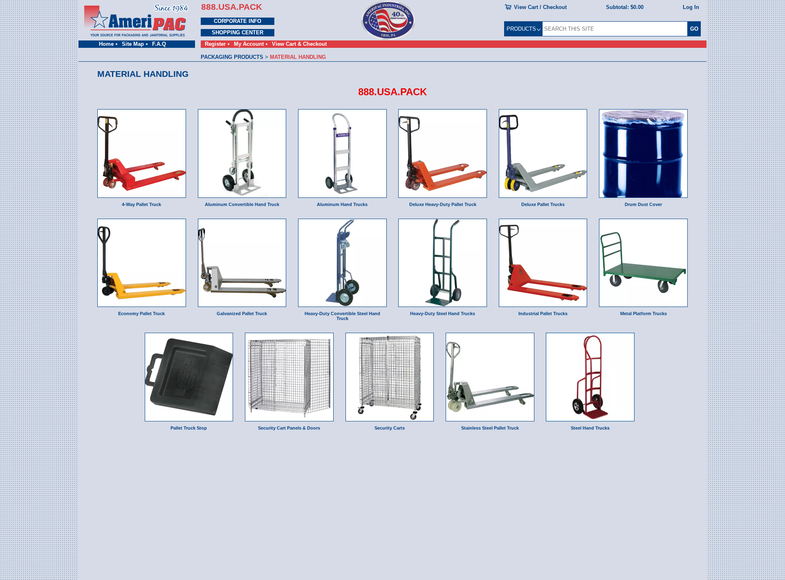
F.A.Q (159, 44)
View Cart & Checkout (299, 44)
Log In (691, 7)
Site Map (133, 44)
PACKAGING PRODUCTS (232, 57)
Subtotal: (625, 7)
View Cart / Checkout (540, 7)
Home (106, 44)
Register (215, 44)
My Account (249, 44)
